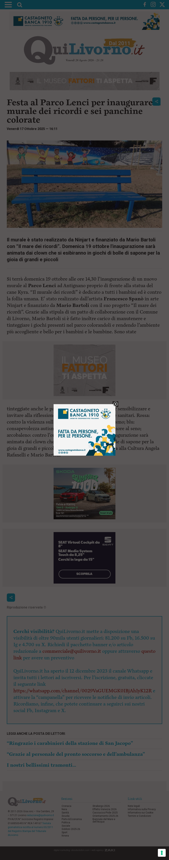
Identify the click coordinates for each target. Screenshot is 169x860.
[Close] (115, 404)
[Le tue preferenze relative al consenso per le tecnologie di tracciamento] (162, 853)
